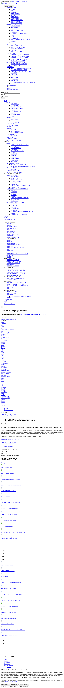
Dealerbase (7, 664)
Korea (2, 358)
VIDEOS (13, 83)
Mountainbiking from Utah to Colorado (24, 82)
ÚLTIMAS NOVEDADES (14, 24)
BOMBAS (13, 196)
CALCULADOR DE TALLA (19, 70)
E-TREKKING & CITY (13, 163)
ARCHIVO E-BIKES (13, 170)
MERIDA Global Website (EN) (9, 319)
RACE (12, 120)
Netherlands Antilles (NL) (7, 372)
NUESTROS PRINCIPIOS (18, 47)
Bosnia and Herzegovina (7, 329)
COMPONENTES (12, 175)
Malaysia (3, 364)
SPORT (13, 152)
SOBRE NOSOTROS (13, 44)
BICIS (5, 101)
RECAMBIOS (15, 187)
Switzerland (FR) (5, 398)
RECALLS (14, 73)
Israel (2, 354)
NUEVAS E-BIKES (12, 8)
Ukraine (3, 402)
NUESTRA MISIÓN (16, 45)
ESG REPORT (15, 50)
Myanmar (3, 369)
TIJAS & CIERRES (16, 181)
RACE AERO (14, 119)
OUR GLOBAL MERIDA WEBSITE (33, 314)
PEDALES (14, 184)
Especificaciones (8, 410)
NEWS (6, 216)
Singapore (3, 387)
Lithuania (3, 361)
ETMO (12, 11)
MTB (8, 102)
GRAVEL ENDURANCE (18, 132)
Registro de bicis (8, 665)
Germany (3, 346)
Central (6, 661)
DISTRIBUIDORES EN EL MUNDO (21, 68)
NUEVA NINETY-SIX (17, 30)
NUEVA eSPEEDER (16, 23)
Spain (2, 393)
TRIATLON (10, 123)
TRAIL (13, 110)
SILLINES (13, 182)
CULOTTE (14, 205)
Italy (2, 355)
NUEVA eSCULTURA (17, 20)
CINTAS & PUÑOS (16, 179)
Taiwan (3, 399)
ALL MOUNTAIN (16, 111)
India (2, 351)
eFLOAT (13, 15)
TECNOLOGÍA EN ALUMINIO (20, 56)
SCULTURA (14, 38)
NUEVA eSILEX (15, 21)
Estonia (3, 342)
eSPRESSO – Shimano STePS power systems (23, 166)
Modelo (6, 408)
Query (2, 92)
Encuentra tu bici (11, 85)
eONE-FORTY (15, 18)
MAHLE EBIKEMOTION (18, 61)
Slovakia (3, 389)
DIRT (12, 35)
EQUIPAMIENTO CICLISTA (15, 202)
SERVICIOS (10, 67)
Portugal (3, 382)
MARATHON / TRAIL (17, 108)
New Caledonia (5, 373)
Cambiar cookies (14, 684)
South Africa (4, 392)
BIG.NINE (14, 32)
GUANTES (14, 210)
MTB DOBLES (15, 104)
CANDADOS (14, 201)
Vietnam (3, 405)
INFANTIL (10, 137)
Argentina (3, 323)
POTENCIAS (14, 178)
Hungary (3, 348)
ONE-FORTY (14, 29)
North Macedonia (5, 376)
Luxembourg (4, 363)
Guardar (25, 686)
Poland (2, 381)
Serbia (2, 386)
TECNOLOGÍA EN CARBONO (20, 54)
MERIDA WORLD (12, 76)
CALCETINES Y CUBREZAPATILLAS (22, 211)
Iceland (2, 349)
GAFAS (13, 213)
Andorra (3, 322)
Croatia (2, 336)
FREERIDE (14, 149)
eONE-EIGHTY (15, 14)
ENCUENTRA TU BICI (14, 140)
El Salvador (4, 340)
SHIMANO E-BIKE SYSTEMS (19, 59)
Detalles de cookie (24, 684)
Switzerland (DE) (5, 396)
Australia (3, 325)
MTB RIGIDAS (15, 105)
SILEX (12, 42)
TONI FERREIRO (16, 65)
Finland (3, 343)
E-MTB (9, 143)
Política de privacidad (11, 681)
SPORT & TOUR (15, 114)
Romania (3, 384)
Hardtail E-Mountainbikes (17, 151)
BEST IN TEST (15, 79)
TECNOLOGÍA (11, 53)
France (2, 345)
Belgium (3, 328)
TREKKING (10, 134)
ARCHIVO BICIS (12, 139)
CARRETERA (11, 117)
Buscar (3, 94)
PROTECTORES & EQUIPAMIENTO (21, 186)
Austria (2, 326)
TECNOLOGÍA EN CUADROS (19, 58)
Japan (2, 357)
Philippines (3, 379)
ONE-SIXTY (14, 27)
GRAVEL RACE (15, 131)
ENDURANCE (15, 122)
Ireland (2, 352)
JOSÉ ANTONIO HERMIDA (19, 64)
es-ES (5, 301)
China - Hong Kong (6, 332)
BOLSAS (13, 190)
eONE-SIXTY (14, 17)
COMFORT (14, 154)
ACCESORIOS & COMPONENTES (17, 189)
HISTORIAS (14, 80)
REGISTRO (14, 74)
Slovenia (3, 390)
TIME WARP (14, 125)
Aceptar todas (4, 684)
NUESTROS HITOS (16, 51)
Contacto (6, 659)
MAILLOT (14, 204)
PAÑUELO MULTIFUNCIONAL (20, 214)
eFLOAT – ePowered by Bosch (19, 164)
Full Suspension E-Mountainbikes (19, 145)
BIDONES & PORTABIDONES (19, 198)
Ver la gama (4, 462)
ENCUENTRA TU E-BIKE (14, 172)
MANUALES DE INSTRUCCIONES (21, 71)
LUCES (13, 193)
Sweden (3, 395)
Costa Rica (3, 334)
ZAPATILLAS (15, 208)
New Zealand (4, 375)
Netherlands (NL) (5, 370)
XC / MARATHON (16, 107)
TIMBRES (13, 195)
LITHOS (13, 9)
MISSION (13, 41)
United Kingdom (5, 404)
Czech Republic (5, 337)
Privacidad (7, 662)
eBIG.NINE (14, 161)
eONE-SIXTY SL (15, 12)
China (2, 331)
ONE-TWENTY (15, 26)
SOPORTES (14, 192)
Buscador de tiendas (12, 89)
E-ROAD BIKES (12, 167)
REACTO (13, 36)
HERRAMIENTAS (16, 199)
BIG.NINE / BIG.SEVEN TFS (19, 33)
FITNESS (10, 126)
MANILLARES (15, 176)
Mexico (3, 366)
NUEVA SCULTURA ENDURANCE (21, 39)
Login (8, 88)
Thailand (3, 401)
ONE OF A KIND (15, 77)
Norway (3, 378)
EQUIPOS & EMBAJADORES (16, 62)
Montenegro (4, 367)
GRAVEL (10, 128)
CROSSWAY (14, 136)
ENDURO (13, 113)
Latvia (2, 360)
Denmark (3, 339)
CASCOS (13, 207)
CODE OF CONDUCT (17, 48)
